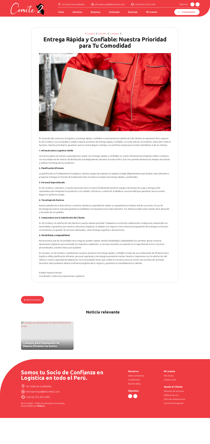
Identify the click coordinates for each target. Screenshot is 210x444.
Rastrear (133, 12)
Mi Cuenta (151, 12)
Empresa (95, 12)
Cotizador (114, 12)
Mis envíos (169, 376)
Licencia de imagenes (174, 403)
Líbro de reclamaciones (174, 399)
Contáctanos (188, 12)
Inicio (61, 12)
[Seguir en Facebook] (192, 4)
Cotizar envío (170, 380)
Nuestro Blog (134, 384)
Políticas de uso (171, 395)
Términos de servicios (174, 391)
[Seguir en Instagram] (198, 4)
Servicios (77, 12)
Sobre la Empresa (136, 376)
